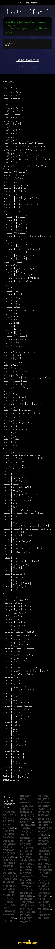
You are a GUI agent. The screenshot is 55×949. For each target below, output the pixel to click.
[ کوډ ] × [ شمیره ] (13, 261)
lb (21, 844)
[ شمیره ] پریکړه (13, 345)
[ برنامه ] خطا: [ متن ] (16, 686)
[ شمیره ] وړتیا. (13, 297)
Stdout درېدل (11, 779)
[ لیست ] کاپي (11, 538)
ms (22, 879)
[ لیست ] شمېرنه (12, 522)
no (22, 895)
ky (21, 841)
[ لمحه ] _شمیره (12, 766)
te (40, 850)
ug (39, 873)
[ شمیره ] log (10, 325)
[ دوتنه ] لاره (11, 596)
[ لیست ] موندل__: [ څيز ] (17, 551)
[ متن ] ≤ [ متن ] (12, 435)
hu (22, 796)
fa (4, 875)
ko (22, 834)
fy (4, 885)
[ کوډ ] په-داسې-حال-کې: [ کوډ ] (22, 454)
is (21, 808)
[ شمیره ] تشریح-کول (15, 338)
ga (4, 888)
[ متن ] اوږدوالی (13, 361)
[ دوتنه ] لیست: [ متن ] (16, 621)
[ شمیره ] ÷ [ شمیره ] (15, 271)
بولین (7, 168)
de (4, 856)
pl (21, 911)
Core (27, 2)
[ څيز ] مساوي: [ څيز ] (15, 120)
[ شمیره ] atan (11, 322)
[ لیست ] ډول (10, 473)
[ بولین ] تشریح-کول (15, 177)
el (4, 859)
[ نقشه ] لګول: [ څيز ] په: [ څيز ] (22, 560)
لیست (6, 470)
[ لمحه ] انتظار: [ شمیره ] (18, 689)
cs (4, 846)
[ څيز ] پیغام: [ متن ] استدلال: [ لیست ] (26, 145)
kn (23, 831)
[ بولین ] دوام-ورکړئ (16, 184)
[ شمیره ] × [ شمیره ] (15, 258)
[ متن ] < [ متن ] (12, 432)
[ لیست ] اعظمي (12, 483)
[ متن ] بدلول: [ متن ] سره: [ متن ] (22, 403)
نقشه (6, 554)
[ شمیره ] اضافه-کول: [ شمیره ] (21, 248)
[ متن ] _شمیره (11, 416)
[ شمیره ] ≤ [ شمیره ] (15, 226)
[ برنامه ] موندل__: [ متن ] (19, 654)
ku (22, 837)
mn (22, 870)
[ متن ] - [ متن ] (11, 406)
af (4, 811)
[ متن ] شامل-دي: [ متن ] (17, 409)
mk (22, 863)
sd (39, 805)
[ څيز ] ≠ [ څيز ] (12, 123)
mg (22, 857)
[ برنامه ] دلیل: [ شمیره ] (18, 638)
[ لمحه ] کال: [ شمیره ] (16, 702)
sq (40, 828)
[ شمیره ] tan (10, 319)
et (5, 869)
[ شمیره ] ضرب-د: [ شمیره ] (18, 268)
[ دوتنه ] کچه (11, 618)
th (41, 857)
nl (21, 892)
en (4, 863)
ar (4, 818)
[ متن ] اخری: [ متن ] (14, 396)
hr (4, 917)
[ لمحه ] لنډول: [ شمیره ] (18, 773)
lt (21, 850)
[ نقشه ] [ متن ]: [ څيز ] (16, 564)
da (4, 853)
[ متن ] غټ (8, 390)
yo (39, 908)
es (4, 866)
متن (5, 348)
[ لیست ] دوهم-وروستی (16, 509)
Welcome (8, 81)
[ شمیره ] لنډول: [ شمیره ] (18, 255)
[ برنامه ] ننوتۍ (13, 679)
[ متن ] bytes (10, 364)
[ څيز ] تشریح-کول (14, 110)
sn (39, 821)
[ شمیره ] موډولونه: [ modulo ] (21, 277)
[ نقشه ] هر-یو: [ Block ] (17, 583)
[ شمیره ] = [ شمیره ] (15, 229)
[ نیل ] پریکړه (12, 97)
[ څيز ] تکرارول (12, 129)
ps (21, 915)
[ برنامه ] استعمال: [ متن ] (19, 647)
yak (40, 902)
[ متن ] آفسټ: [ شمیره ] (16, 380)
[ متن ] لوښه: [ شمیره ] (16, 383)
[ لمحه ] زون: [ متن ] (14, 695)
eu (4, 872)
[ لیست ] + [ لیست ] (13, 531)
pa (23, 905)
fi (4, 879)
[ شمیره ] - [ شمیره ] (15, 251)
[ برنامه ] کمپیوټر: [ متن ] (19, 634)
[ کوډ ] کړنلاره (12, 264)
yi (41, 905)
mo (22, 873)
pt (21, 918)
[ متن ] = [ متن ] (12, 354)
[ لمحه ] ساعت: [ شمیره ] (17, 711)
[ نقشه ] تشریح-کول (15, 589)
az (4, 821)
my (24, 886)
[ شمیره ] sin (10, 313)
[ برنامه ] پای (12, 663)
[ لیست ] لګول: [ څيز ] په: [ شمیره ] (23, 512)
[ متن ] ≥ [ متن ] (12, 441)
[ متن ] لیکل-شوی (13, 374)
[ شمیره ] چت (10, 300)
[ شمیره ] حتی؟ (12, 242)
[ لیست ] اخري (11, 506)
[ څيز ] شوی (9, 136)
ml (22, 866)
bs (4, 834)
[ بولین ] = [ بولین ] (15, 171)
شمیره (7, 213)
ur (40, 879)
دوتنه (7, 592)
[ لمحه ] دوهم (11, 737)
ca (4, 837)
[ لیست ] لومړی (12, 502)
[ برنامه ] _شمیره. (14, 641)
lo (23, 847)
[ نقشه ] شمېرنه (12, 580)
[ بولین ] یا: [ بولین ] (16, 206)
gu (4, 898)
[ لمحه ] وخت (10, 747)
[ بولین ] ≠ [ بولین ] (15, 174)
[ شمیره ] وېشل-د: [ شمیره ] (19, 274)
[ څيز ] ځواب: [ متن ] (14, 152)
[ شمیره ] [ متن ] (12, 293)
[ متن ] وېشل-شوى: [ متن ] (17, 422)
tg (40, 853)
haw (10, 901)
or (23, 902)
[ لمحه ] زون (10, 699)
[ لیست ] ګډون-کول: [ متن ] (18, 496)
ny (21, 898)
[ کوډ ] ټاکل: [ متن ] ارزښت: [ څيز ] (23, 457)
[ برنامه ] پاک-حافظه (16, 625)
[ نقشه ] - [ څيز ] (12, 567)
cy (4, 850)
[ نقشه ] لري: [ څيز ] (14, 586)
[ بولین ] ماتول (12, 181)
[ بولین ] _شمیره (13, 210)
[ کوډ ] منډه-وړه (13, 451)
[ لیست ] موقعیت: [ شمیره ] (18, 499)
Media (34, 2)
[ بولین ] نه (10, 194)
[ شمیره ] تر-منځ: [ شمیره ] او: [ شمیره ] (27, 235)
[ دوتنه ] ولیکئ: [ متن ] (17, 605)
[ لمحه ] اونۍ (11, 760)
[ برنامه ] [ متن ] (13, 650)
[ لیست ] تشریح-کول (15, 544)
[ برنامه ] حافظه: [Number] (20, 631)
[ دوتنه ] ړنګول (12, 615)
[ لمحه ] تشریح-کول (15, 763)
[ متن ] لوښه (10, 425)
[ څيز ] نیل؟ (10, 161)
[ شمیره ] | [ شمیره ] (14, 332)
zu (39, 918)
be (4, 824)
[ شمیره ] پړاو (12, 303)
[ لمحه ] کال (10, 721)
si (40, 808)
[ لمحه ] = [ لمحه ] (13, 753)
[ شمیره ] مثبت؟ (12, 284)
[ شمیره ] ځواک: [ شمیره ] (18, 280)
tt (39, 870)
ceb (5, 840)
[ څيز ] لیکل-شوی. (13, 107)
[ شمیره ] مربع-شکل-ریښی (18, 309)
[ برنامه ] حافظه (13, 628)
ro (39, 796)
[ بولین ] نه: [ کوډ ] (14, 190)
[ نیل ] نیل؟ (10, 87)
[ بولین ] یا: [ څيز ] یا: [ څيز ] (21, 197)
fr (4, 882)
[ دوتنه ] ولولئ (12, 602)
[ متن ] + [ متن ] (12, 367)
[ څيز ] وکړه (10, 132)
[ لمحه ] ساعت (11, 731)
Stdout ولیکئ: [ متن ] (15, 776)
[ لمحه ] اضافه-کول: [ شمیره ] (21, 769)
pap (22, 908)
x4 (41, 892)
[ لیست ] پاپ (10, 515)
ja (22, 815)
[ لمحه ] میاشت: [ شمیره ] (18, 705)
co (4, 843)
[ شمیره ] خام (11, 342)
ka (22, 821)
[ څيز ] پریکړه (12, 116)
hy (21, 799)
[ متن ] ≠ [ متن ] (12, 358)
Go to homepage (27, 60)
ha (4, 904)
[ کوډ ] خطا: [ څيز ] (14, 461)
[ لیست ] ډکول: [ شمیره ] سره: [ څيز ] (24, 547)
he (5, 908)
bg (4, 827)
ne (23, 889)
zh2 (41, 915)
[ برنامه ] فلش (12, 683)
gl (4, 895)
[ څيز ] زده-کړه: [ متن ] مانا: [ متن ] (25, 165)
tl (39, 863)
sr (39, 831)
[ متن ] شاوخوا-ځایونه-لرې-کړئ (23, 412)
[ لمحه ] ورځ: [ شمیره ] (16, 708)
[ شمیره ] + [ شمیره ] (15, 245)
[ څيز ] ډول (9, 103)
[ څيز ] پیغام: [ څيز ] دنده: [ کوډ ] (23, 142)
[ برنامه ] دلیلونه (15, 660)
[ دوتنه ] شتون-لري (15, 612)
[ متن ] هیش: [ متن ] (14, 444)
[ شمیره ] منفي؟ (12, 287)
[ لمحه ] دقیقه (12, 734)
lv (21, 853)
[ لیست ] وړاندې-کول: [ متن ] (20, 493)
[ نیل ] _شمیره (11, 94)
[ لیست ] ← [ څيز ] (13, 490)
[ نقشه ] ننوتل (12, 570)
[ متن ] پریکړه (12, 419)
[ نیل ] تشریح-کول (14, 91)
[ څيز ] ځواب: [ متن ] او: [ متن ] (21, 155)
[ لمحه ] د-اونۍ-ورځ (15, 744)
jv (21, 818)
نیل (5, 84)
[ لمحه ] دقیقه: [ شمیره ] (18, 715)
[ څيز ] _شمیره (11, 113)
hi (6, 911)
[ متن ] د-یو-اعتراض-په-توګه (21, 351)
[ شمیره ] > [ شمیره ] (15, 216)
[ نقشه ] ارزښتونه (14, 573)
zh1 (41, 911)
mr (24, 876)
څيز (5, 100)
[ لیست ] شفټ (10, 518)
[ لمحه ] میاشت (12, 724)
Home (20, 2)
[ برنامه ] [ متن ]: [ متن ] (17, 657)
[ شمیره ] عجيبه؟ (13, 239)
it (21, 812)
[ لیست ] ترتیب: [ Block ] (17, 541)
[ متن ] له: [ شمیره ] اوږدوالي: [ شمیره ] (27, 377)
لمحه (6, 692)
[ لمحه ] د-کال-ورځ (14, 740)
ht (4, 920)
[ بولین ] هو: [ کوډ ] (14, 187)
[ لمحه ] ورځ (10, 728)
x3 (41, 889)
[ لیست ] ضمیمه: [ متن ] (16, 477)
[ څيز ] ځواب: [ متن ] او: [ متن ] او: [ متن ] (27, 158)
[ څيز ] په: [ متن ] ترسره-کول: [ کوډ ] (25, 149)
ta (40, 847)
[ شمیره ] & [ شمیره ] (15, 329)
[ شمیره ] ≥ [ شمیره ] (15, 219)
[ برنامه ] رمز (12, 676)
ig (23, 805)
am (5, 814)
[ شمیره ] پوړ (11, 290)
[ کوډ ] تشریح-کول (14, 467)
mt (22, 882)
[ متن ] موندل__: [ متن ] (16, 387)
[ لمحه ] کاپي (11, 750)
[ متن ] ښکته (10, 393)
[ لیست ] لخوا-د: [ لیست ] (17, 535)
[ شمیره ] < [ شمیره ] (15, 223)
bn (7, 830)
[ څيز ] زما (9, 126)
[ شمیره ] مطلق (12, 306)
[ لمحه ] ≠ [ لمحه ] (13, 757)
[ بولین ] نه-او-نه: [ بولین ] (20, 203)
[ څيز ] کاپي (10, 139)
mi (22, 860)
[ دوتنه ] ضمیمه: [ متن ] (17, 609)
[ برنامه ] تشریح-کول (16, 644)
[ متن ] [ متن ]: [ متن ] (15, 399)
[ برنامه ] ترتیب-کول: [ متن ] (21, 666)
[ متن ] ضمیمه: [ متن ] (15, 370)
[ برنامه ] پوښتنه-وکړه (18, 673)
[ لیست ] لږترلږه (13, 480)
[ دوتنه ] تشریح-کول (15, 599)
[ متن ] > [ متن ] (12, 438)
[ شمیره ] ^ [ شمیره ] (15, 335)
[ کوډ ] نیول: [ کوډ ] (14, 464)
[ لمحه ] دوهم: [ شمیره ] (17, 718)
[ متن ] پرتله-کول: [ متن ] (18, 428)
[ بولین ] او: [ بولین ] (16, 200)
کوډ (5, 448)
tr (39, 866)
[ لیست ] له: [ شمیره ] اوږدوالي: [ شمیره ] (28, 525)
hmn (6, 914)
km (25, 828)
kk (22, 824)
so (39, 824)
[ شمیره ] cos (10, 316)
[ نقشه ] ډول (10, 557)
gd (4, 892)
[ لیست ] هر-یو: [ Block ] (17, 486)
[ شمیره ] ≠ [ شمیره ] (15, 232)
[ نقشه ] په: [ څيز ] (14, 576)
